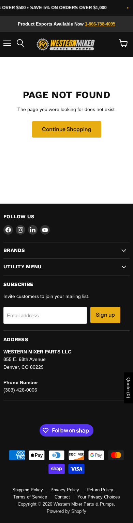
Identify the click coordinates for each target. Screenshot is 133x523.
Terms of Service (30, 497)
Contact (62, 497)
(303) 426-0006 (20, 390)
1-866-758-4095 (100, 24)
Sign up (105, 315)
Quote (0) (128, 387)
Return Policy (100, 489)
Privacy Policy (64, 489)
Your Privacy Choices (98, 497)
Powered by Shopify (66, 511)
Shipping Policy (27, 489)
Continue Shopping (66, 129)
